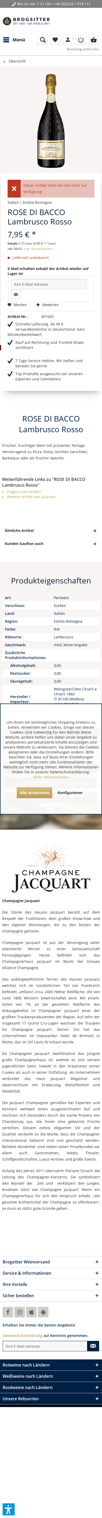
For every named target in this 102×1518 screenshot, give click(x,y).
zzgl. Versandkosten (38, 248)
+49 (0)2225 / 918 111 (72, 3)
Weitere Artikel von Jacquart (31, 496)
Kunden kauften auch (24, 543)
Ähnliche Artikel (19, 530)
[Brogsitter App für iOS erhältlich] (31, 1312)
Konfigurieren (70, 792)
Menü (19, 40)
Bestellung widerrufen (83, 49)
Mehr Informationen (51, 776)
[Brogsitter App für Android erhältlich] (43, 1312)
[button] (9, 1509)
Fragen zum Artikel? (23, 491)
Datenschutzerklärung (22, 1335)
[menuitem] (14, 40)
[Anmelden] (81, 40)
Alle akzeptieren (34, 792)
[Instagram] (19, 1312)
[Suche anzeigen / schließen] (42, 40)
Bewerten (50, 304)
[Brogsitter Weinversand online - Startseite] (26, 21)
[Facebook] (8, 1312)
